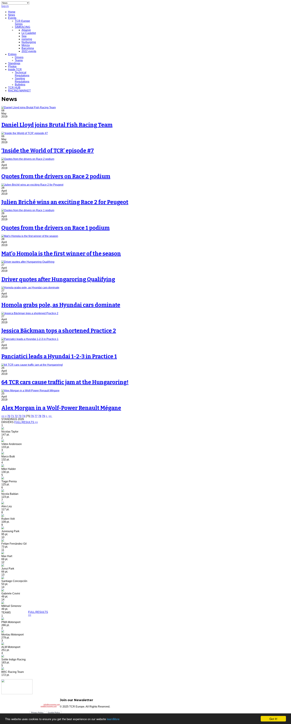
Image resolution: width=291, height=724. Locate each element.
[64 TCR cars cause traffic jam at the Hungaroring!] (32, 364)
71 (12, 416)
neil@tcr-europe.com (49, 706)
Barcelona (28, 48)
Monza (26, 45)
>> (50, 416)
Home (11, 11)
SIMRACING (22, 27)
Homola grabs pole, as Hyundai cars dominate (60, 305)
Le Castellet (29, 33)
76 (32, 416)
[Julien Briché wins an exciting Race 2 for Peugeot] (32, 184)
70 (8, 416)
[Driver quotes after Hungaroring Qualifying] (27, 261)
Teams (19, 60)
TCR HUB (14, 87)
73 (19, 416)
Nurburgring (29, 42)
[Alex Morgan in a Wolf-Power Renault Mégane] (30, 390)
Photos (12, 66)
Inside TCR (15, 69)
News (11, 14)
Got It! (273, 719)
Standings (14, 63)
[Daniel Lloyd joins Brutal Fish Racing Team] (28, 107)
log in (5, 6)
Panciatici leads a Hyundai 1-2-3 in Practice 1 (59, 356)
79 (43, 416)
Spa (24, 36)
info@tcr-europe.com (52, 704)
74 (23, 416)
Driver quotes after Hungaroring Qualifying (58, 279)
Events (12, 17)
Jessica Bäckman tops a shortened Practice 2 (58, 330)
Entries (12, 54)
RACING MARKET (19, 90)
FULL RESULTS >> (26, 422)
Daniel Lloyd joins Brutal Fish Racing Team (56, 125)
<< (2, 416)
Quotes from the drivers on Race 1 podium (55, 228)
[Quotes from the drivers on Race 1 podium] (27, 210)
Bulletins (20, 84)
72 (16, 416)
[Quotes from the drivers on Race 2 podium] (27, 159)
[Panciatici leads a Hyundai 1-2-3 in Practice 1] (29, 339)
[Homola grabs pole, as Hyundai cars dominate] (30, 287)
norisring (27, 39)
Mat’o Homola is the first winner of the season (61, 253)
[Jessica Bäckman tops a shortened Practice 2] (29, 313)
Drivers (19, 57)
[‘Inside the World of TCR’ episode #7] (24, 133)
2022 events (29, 51)
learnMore (113, 719)
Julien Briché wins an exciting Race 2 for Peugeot (64, 202)
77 (36, 416)
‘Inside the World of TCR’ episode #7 (47, 150)
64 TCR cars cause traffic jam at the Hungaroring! (64, 382)
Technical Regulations (22, 74)
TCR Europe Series (22, 22)
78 (39, 416)
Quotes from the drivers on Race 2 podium (55, 176)
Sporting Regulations (22, 80)
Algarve (26, 30)
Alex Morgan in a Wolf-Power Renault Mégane (61, 408)
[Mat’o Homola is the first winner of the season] (29, 236)
